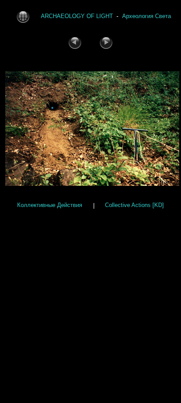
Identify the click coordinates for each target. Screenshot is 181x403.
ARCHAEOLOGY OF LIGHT (77, 16)
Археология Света (146, 16)
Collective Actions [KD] (134, 205)
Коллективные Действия (49, 205)
